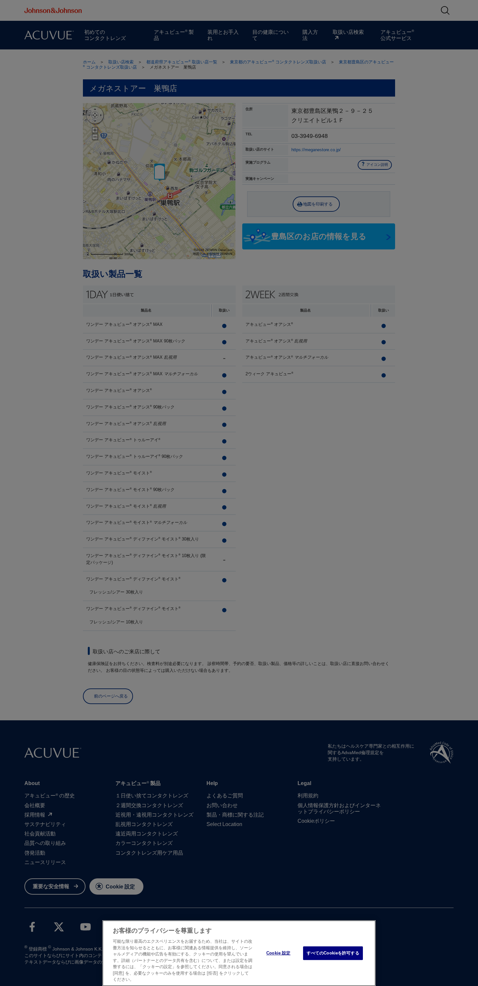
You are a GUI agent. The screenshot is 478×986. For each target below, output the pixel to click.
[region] (239, 953)
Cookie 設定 (278, 953)
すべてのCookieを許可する (333, 953)
